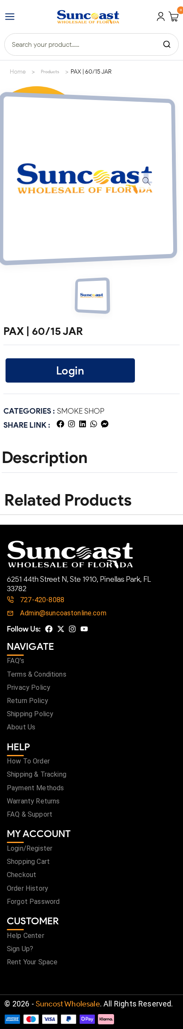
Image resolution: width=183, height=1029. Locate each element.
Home (18, 71)
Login (70, 370)
